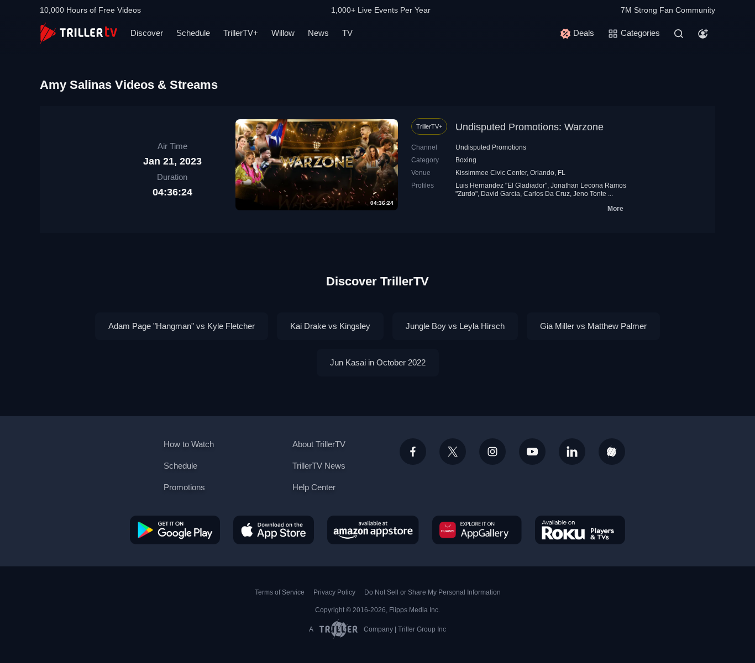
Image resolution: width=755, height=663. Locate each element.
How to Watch (189, 444)
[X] (452, 451)
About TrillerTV (318, 444)
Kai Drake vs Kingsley (330, 326)
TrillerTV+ (240, 33)
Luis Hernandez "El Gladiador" (501, 185)
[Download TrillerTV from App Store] (273, 530)
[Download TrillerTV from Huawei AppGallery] (477, 530)
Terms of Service (280, 592)
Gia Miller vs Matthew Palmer (593, 326)
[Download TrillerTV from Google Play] (175, 530)
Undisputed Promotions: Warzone (529, 126)
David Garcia (500, 194)
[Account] (703, 34)
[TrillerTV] (78, 33)
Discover (146, 33)
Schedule (193, 33)
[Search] (679, 34)
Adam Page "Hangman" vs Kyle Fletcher (181, 326)
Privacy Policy (334, 592)
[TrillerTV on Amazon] (373, 530)
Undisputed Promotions (490, 147)
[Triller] (612, 451)
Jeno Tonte (589, 194)
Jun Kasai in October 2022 (378, 362)
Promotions (184, 487)
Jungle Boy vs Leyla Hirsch (455, 326)
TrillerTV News (318, 465)
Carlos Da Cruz (546, 194)
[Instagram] (492, 451)
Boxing (465, 160)
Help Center (313, 487)
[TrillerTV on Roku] (580, 530)
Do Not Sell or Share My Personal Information (432, 592)
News (318, 33)
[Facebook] (413, 451)
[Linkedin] (572, 451)
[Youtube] (532, 451)
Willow (283, 33)
